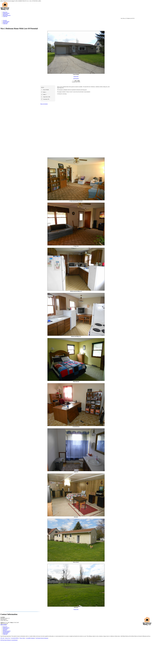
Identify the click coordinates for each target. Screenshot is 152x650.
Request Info (76, 76)
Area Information (6, 632)
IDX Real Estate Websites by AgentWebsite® (9, 640)
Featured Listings (6, 627)
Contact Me (5, 23)
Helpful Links (5, 633)
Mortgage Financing (6, 630)
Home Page (5, 626)
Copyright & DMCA (15, 638)
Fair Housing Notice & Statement (42, 638)
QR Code (2, 638)
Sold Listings (5, 628)
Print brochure (76, 78)
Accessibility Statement (30, 638)
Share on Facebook (44, 103)
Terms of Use (7, 638)
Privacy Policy (22, 638)
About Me (5, 629)
